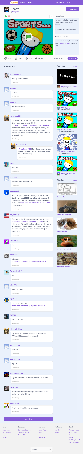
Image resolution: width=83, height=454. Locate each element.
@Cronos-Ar (65, 43)
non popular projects (64, 249)
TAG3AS (13, 315)
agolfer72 (13, 299)
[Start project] (5, 16)
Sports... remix (66, 130)
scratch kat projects (64, 214)
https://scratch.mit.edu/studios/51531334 (27, 221)
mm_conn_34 (15, 359)
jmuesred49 (14, 403)
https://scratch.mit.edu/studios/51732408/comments (31, 125)
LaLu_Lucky (14, 387)
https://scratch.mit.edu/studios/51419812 (35, 203)
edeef (12, 163)
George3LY (14, 177)
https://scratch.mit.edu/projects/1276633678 (28, 305)
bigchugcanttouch (66, 153)
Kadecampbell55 (16, 373)
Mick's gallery (61, 197)
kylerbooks (14, 254)
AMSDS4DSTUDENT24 (67, 131)
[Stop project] (9, 16)
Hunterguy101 (15, 116)
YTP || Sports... (66, 108)
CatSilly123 (14, 241)
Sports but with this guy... (69, 173)
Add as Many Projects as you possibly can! (65, 266)
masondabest (65, 175)
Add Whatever (62, 232)
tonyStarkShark (65, 109)
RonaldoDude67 (16, 271)
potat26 (13, 102)
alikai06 (13, 88)
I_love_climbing (16, 329)
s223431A (13, 285)
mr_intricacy (14, 214)
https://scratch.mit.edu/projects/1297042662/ (29, 261)
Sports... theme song (68, 151)
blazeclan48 (64, 88)
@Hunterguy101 (24, 149)
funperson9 (14, 191)
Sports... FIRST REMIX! (69, 86)
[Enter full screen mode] (51, 16)
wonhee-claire (15, 74)
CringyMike (15, 12)
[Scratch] (14, 2)
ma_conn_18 (15, 345)
